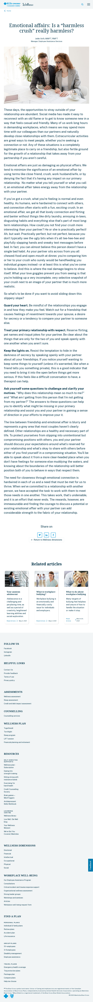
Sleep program (9, 735)
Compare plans (10, 978)
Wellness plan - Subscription (9, 766)
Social (6, 868)
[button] (82, 4)
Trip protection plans (12, 971)
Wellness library (10, 816)
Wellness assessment (12, 697)
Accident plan (9, 933)
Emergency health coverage (15, 967)
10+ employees (9, 946)
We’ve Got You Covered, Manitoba (11, 832)
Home (9, 11)
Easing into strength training (10, 772)
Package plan (9, 974)
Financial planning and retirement (17, 742)
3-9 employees (10, 950)
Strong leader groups (12, 894)
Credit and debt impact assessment (17, 704)
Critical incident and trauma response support (21, 887)
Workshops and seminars (13, 898)
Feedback (90, 865)
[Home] (12, 4)
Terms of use (9, 677)
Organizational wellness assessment (18, 891)
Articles (7, 901)
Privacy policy (9, 680)
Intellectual (8, 857)
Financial (7, 854)
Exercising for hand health (9, 784)
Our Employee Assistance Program (17, 880)
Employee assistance (12, 957)
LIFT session (9, 739)
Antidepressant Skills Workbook (10, 802)
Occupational (9, 861)
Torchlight (8, 732)
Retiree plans (9, 929)
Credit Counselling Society (11, 790)
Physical (7, 864)
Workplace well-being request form (17, 905)
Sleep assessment (11, 700)
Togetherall (8, 728)
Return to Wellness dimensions (46, 540)
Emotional (8, 850)
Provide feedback (11, 673)
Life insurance (9, 936)
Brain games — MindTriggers (9, 796)
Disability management (13, 953)
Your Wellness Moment (9, 826)
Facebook (8, 648)
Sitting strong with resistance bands (11, 778)
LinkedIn (7, 656)
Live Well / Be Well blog (11, 820)
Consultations (9, 884)
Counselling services (12, 716)
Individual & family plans (13, 926)
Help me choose (10, 981)
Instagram (8, 652)
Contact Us (8, 670)
